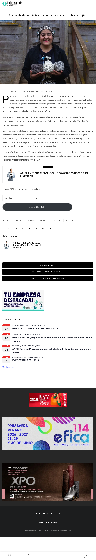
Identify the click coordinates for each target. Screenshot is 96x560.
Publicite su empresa (48, 522)
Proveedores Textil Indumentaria (47, 272)
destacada (18, 220)
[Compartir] (16, 229)
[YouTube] (44, 514)
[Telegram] (52, 514)
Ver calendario (8, 367)
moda (43, 220)
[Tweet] (23, 229)
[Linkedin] (48, 514)
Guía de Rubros (48, 265)
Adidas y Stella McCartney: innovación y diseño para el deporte (54, 174)
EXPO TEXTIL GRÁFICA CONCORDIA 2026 (35, 328)
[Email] (36, 229)
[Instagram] (40, 514)
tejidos (70, 220)
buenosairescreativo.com (61, 530)
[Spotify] (56, 514)
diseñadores (31, 220)
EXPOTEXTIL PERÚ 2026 (25, 360)
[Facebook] (36, 514)
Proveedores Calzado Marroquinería (48, 278)
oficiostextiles (56, 220)
